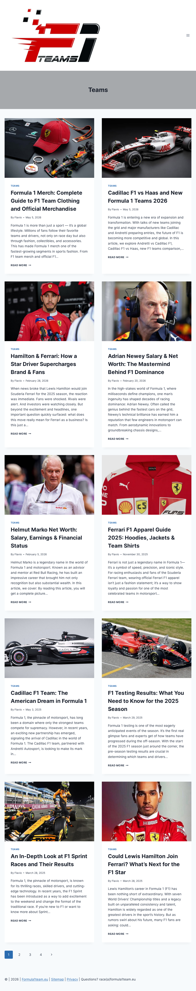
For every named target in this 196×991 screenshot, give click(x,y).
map (60, 979)
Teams (15, 185)
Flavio (18, 217)
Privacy (72, 979)
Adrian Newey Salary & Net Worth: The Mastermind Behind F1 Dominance (143, 364)
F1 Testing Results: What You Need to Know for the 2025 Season (146, 701)
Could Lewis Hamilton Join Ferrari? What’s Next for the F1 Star (144, 864)
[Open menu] (187, 35)
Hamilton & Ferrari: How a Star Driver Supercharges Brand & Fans (44, 364)
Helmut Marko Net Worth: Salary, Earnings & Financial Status (46, 537)
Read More (21, 265)
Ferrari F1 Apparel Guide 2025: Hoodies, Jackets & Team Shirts (141, 537)
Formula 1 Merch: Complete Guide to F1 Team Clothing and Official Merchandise (46, 200)
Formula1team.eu (35, 979)
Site (54, 979)
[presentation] (49, 148)
